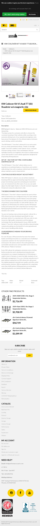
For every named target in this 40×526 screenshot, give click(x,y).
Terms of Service (6, 390)
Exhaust (3, 415)
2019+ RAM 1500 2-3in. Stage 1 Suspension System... (23, 297)
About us (4, 364)
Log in (23, 19)
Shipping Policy (5, 376)
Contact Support (6, 378)
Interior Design (5, 424)
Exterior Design (6, 418)
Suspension (4, 432)
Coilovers (11, 49)
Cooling (3, 412)
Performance (5, 427)
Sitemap (3, 393)
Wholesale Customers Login (9, 452)
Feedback (4, 384)
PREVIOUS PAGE (31, 110)
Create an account (33, 19)
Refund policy (5, 398)
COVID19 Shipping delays (9, 396)
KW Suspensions (11, 118)
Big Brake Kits (5, 409)
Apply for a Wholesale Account (10, 455)
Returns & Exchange (7, 373)
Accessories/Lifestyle (7, 407)
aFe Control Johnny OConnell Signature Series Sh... (23, 318)
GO (29, 355)
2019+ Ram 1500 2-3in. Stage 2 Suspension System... (23, 308)
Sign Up (3, 449)
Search (3, 387)
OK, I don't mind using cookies (14, 14)
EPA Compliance (6, 381)
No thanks (32, 14)
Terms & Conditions (7, 370)
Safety (3, 429)
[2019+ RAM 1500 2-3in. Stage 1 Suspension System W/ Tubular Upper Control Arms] (6, 298)
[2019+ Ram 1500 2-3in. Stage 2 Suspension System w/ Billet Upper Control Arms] (6, 309)
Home (4, 49)
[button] (12, 25)
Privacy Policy (5, 367)
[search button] (37, 30)
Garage (3, 421)
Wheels (3, 435)
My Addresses (5, 446)
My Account (4, 443)
